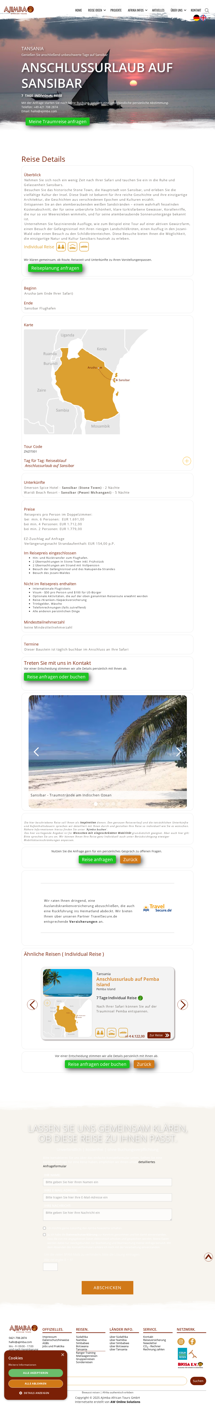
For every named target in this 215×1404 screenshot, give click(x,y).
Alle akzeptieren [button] (35, 1373)
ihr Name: (52, 1175)
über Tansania (118, 1349)
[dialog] (35, 1375)
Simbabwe (82, 1343)
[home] (18, 9)
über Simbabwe (119, 1343)
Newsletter (150, 1343)
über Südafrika (119, 1336)
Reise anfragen (97, 859)
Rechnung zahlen (154, 1349)
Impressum (49, 1336)
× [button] (62, 1354)
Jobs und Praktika (53, 1346)
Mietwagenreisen (86, 1355)
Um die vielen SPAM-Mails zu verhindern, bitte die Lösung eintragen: (92, 1254)
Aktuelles (158, 10)
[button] (96, 10)
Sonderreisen (84, 1362)
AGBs (45, 1343)
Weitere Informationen (22, 1364)
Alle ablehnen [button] (35, 1383)
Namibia (81, 1340)
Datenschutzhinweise (55, 1340)
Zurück (130, 859)
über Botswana (119, 1346)
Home (78, 10)
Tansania (81, 1349)
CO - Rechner (152, 1346)
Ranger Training (86, 1352)
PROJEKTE (116, 10)
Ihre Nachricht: (57, 1205)
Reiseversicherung (154, 1340)
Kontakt (196, 10)
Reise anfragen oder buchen (56, 677)
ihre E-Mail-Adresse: (61, 1190)
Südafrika (82, 1336)
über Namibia (118, 1340)
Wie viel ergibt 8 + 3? (58, 1260)
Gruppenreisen (85, 1359)
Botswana (82, 1346)
